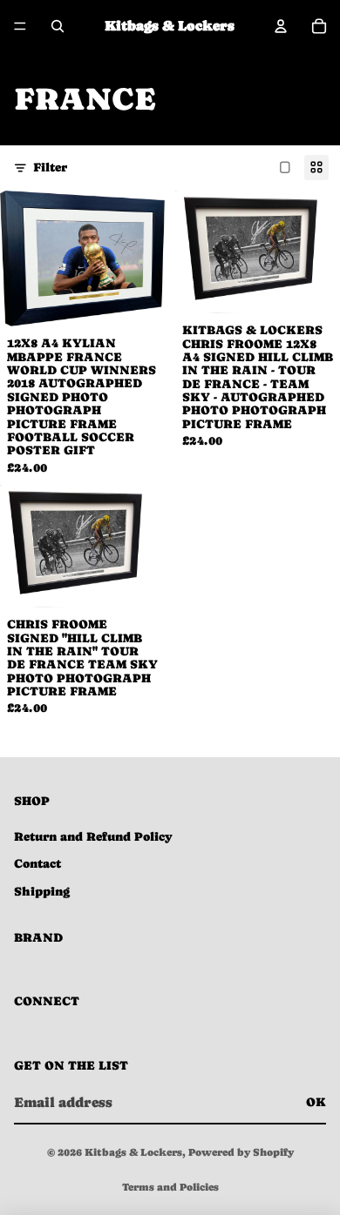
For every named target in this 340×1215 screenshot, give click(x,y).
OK (316, 1102)
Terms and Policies (170, 1187)
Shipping (42, 891)
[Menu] (20, 26)
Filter (50, 167)
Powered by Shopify (241, 1152)
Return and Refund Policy (93, 836)
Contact (37, 863)
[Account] (281, 26)
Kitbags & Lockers (133, 1152)
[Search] (57, 26)
